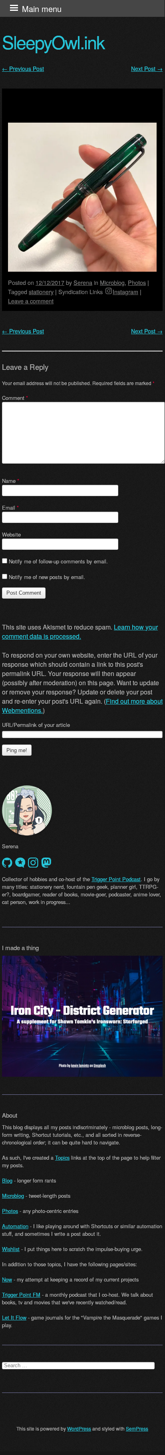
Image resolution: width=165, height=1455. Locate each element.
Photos (137, 282)
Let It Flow (14, 1317)
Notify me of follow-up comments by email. (58, 561)
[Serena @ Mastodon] (46, 863)
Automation (15, 1226)
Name (10, 480)
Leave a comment (31, 301)
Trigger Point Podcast (116, 879)
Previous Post (23, 69)
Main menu (42, 8)
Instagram (125, 291)
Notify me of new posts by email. (47, 577)
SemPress (137, 1428)
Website (11, 534)
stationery (41, 291)
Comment (15, 398)
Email (10, 507)
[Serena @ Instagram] (33, 863)
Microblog (112, 282)
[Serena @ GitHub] (7, 863)
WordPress (79, 1428)
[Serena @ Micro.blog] (20, 863)
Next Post (147, 69)
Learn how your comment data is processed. (80, 631)
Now (7, 1279)
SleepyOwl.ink (53, 41)
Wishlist (11, 1249)
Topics (62, 1157)
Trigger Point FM (21, 1294)
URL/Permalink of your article (36, 725)
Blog (7, 1180)
